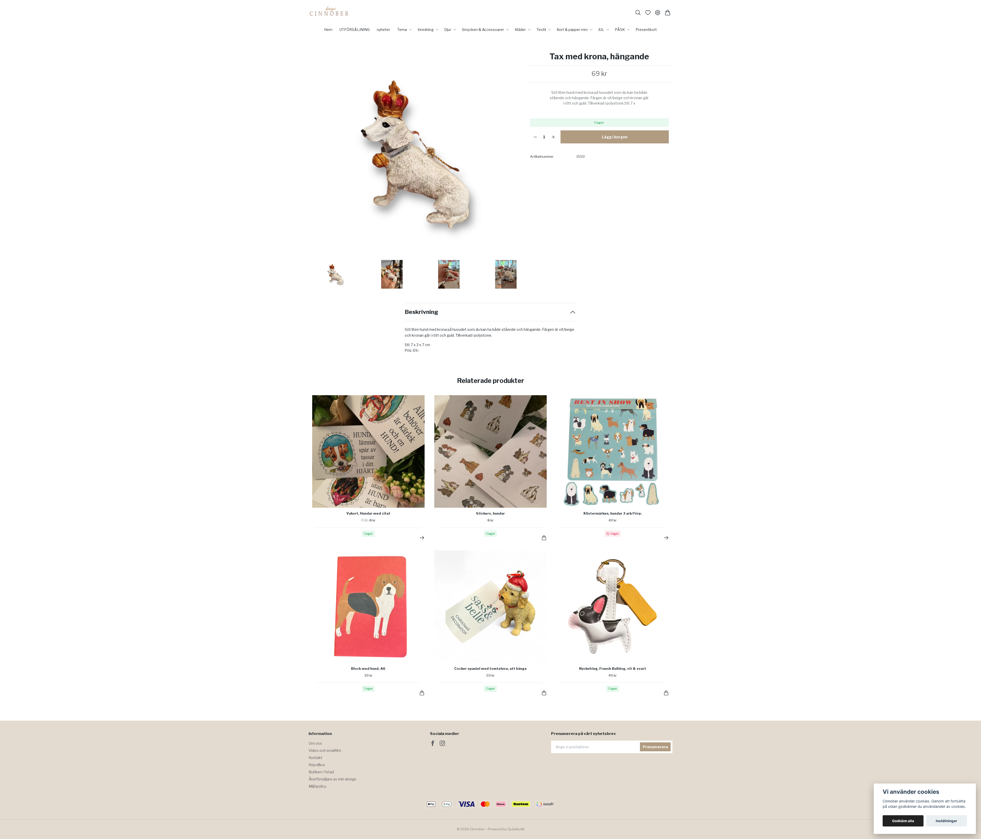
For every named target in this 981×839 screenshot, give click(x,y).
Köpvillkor (317, 765)
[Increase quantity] (553, 137)
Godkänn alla (903, 821)
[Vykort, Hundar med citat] (422, 537)
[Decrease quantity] (535, 137)
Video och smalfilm (325, 750)
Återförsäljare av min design (332, 779)
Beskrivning (421, 312)
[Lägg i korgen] (544, 537)
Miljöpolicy (317, 786)
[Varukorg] (668, 12)
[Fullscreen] (415, 154)
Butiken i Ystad (321, 772)
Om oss (315, 743)
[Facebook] (432, 743)
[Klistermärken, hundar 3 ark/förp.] (666, 537)
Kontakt (315, 757)
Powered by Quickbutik (506, 829)
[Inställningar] (658, 12)
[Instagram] (442, 743)
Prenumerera (655, 747)
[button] (513, 156)
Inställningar (946, 821)
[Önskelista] (648, 12)
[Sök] (638, 12)
